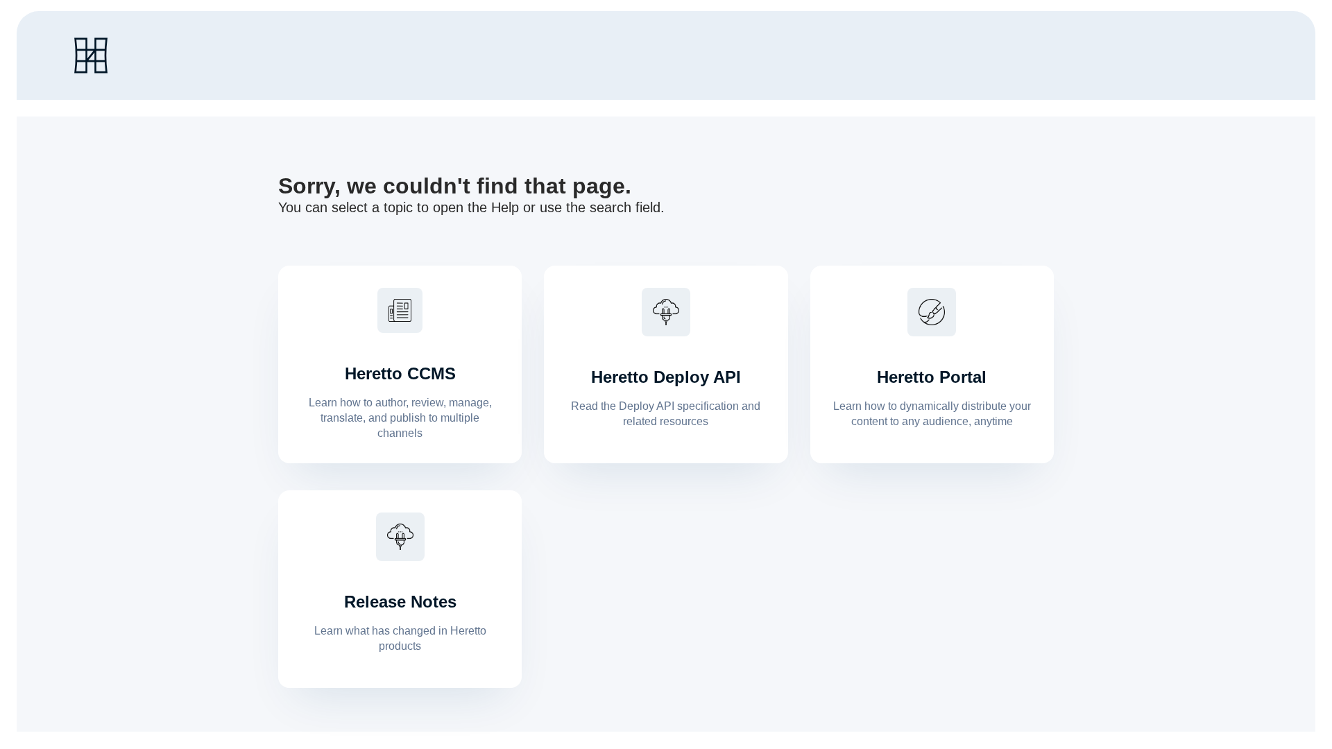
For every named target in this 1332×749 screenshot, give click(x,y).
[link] (91, 55)
